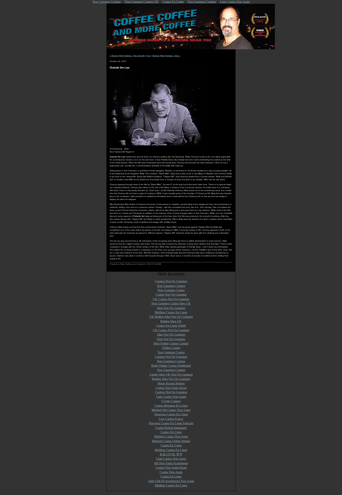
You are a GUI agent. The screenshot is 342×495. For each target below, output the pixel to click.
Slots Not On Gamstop (171, 308)
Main (148, 56)
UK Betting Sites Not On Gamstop (171, 316)
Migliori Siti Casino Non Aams (171, 410)
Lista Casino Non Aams (171, 396)
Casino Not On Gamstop (171, 294)
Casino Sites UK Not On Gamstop (171, 374)
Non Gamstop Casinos (171, 285)
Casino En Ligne (171, 432)
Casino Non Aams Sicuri (171, 387)
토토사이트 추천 (171, 454)
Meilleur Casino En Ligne (171, 312)
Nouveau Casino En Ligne (171, 414)
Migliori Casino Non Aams (171, 436)
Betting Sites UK (171, 321)
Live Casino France (171, 419)
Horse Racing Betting (171, 383)
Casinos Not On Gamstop (171, 281)
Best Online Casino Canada (171, 343)
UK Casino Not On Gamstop (171, 299)
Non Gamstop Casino (171, 290)
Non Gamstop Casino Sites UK (171, 303)
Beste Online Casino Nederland (171, 365)
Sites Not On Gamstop (171, 334)
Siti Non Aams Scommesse (171, 463)
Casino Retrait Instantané (171, 427)
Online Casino (171, 347)
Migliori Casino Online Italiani (171, 441)
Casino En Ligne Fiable (171, 325)
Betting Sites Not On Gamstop (171, 379)
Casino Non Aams (171, 472)
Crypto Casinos (171, 401)
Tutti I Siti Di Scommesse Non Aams (171, 481)
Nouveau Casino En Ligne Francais (171, 423)
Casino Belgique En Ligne (171, 405)
